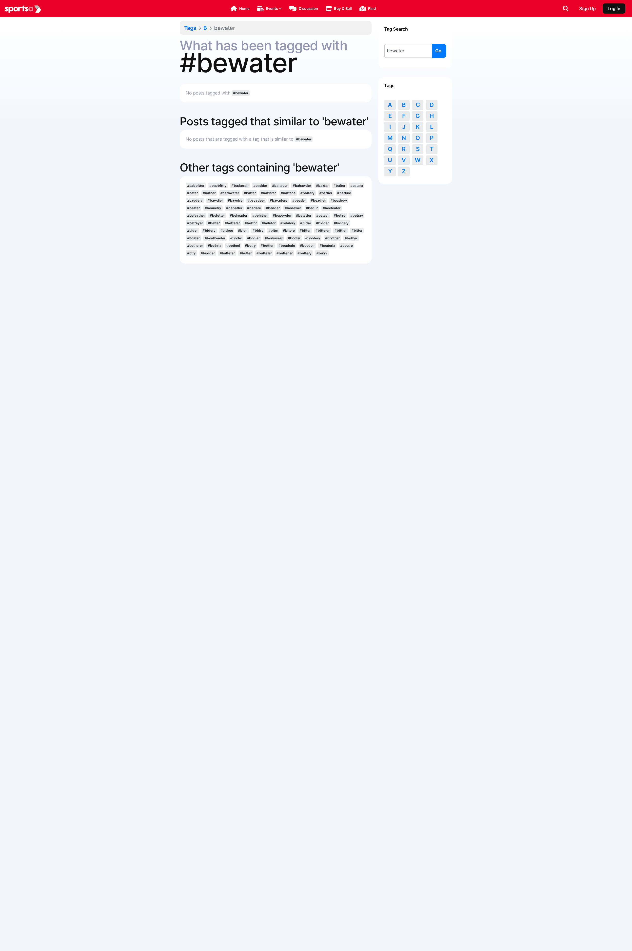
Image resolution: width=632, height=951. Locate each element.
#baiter (339, 186)
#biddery (341, 223)
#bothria (214, 245)
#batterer (268, 193)
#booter (294, 238)
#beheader (238, 215)
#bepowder (282, 215)
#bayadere (278, 200)
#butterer (264, 253)
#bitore (289, 230)
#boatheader (215, 238)
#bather (209, 193)
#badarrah (240, 186)
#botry (250, 245)
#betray (356, 215)
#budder (208, 253)
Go (438, 50)
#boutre (346, 245)
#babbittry (218, 186)
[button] (240, 9)
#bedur (311, 208)
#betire (339, 215)
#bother (351, 238)
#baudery (195, 200)
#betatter (303, 215)
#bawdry (235, 200)
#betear (322, 215)
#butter (246, 253)
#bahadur (280, 186)
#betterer (232, 223)
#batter (250, 193)
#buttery (304, 253)
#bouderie (286, 245)
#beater (193, 208)
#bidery (209, 230)
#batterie (288, 193)
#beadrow (339, 200)
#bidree (226, 230)
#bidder (322, 223)
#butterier (284, 253)
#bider (192, 230)
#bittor (357, 230)
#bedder (273, 208)
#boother (332, 238)
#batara (356, 186)
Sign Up (587, 8)
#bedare (254, 208)
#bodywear (274, 238)
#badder (260, 186)
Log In (614, 8)
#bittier (340, 230)
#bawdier (215, 200)
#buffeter (227, 253)
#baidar (322, 186)
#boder (236, 238)
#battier (325, 193)
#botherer (195, 245)
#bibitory (287, 223)
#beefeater (331, 208)
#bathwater (229, 193)
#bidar (305, 223)
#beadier (318, 200)
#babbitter (195, 186)
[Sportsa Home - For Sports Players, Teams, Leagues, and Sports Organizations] (22, 9)
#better (214, 223)
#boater (193, 238)
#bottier (267, 245)
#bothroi (233, 245)
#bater (192, 193)
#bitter (305, 230)
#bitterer (323, 230)
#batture (344, 193)
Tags (190, 28)
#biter (273, 230)
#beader (299, 200)
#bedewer (293, 208)
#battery (307, 193)
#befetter (217, 215)
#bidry (258, 230)
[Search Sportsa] (565, 9)
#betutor (269, 223)
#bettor (251, 223)
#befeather (196, 215)
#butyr (321, 253)
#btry (191, 253)
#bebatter (234, 208)
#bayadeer (256, 200)
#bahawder (302, 186)
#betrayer (195, 223)
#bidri (243, 230)
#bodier (253, 238)
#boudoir (307, 245)
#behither (260, 215)
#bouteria (327, 245)
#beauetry (213, 208)
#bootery (312, 238)
